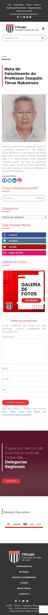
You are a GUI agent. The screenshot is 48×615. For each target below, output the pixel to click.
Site (4, 390)
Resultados (24, 588)
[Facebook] (4, 180)
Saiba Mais (11, 481)
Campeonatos (24, 566)
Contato (24, 594)
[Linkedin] (14, 180)
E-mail (6, 379)
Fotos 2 (37, 5)
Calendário (19, 5)
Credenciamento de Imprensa (24, 14)
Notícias (6, 59)
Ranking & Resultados (16, 8)
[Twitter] (9, 180)
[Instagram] (19, 180)
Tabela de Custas (24, 11)
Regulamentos (34, 8)
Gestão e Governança (24, 577)
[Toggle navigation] (43, 29)
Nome (6, 368)
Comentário (8, 337)
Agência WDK (32, 611)
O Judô (24, 583)
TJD (9, 5)
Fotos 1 (29, 5)
